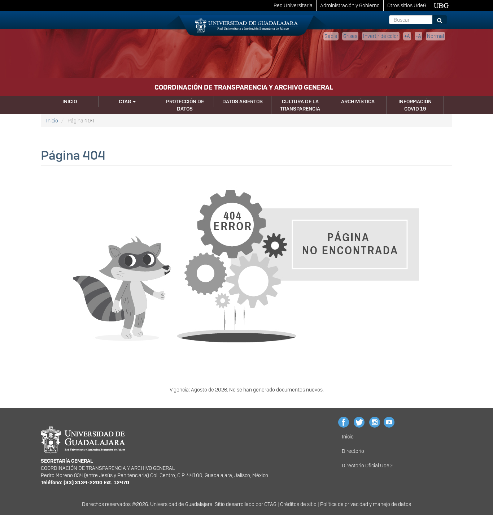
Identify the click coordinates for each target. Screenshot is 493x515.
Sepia (330, 36)
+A (407, 36)
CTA (268, 504)
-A (418, 36)
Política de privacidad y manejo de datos (365, 504)
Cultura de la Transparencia (300, 105)
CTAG (125, 101)
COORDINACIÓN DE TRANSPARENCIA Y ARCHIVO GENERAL (243, 87)
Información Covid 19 (415, 105)
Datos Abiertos (242, 101)
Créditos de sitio (298, 504)
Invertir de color (380, 36)
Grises (350, 36)
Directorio (353, 451)
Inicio (69, 101)
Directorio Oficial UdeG (367, 465)
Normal (435, 36)
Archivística (358, 101)
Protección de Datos (185, 105)
